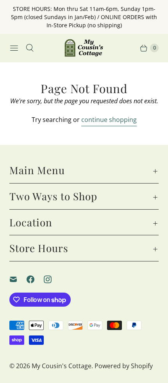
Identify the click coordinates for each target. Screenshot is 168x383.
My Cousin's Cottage (61, 366)
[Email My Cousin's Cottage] (18, 279)
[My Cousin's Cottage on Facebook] (35, 279)
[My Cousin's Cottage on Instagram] (52, 279)
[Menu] (14, 48)
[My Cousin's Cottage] (84, 48)
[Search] (30, 48)
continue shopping (109, 119)
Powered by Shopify (124, 366)
